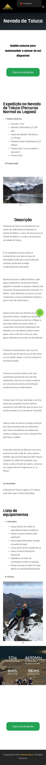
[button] (23, 118)
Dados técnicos (14, 119)
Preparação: (13, 163)
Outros (10, 577)
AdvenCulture (27, 755)
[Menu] (43, 6)
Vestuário (12, 521)
